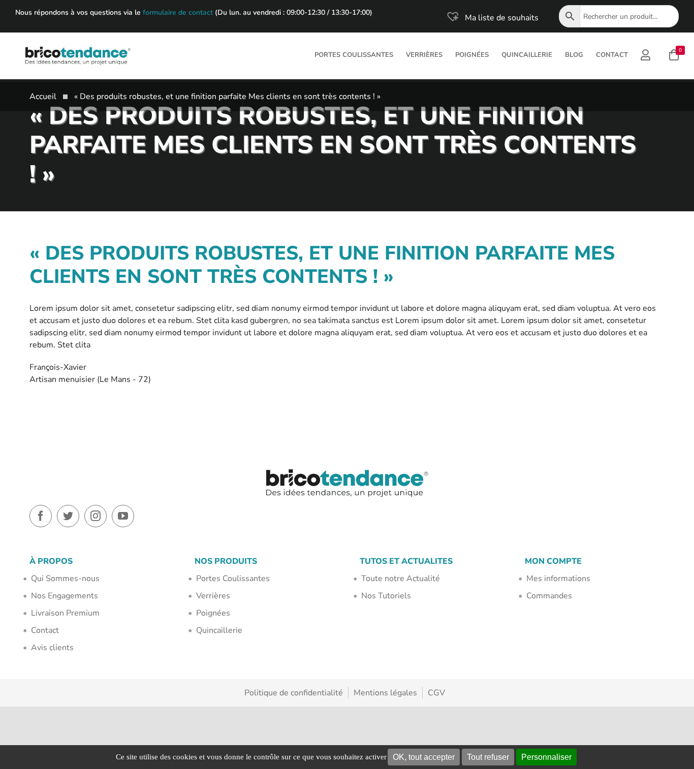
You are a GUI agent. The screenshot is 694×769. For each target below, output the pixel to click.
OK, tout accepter (424, 757)
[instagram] (95, 516)
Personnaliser (546, 757)
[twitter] (68, 516)
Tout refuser (488, 757)
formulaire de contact (178, 12)
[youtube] (123, 516)
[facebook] (40, 516)
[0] (674, 56)
